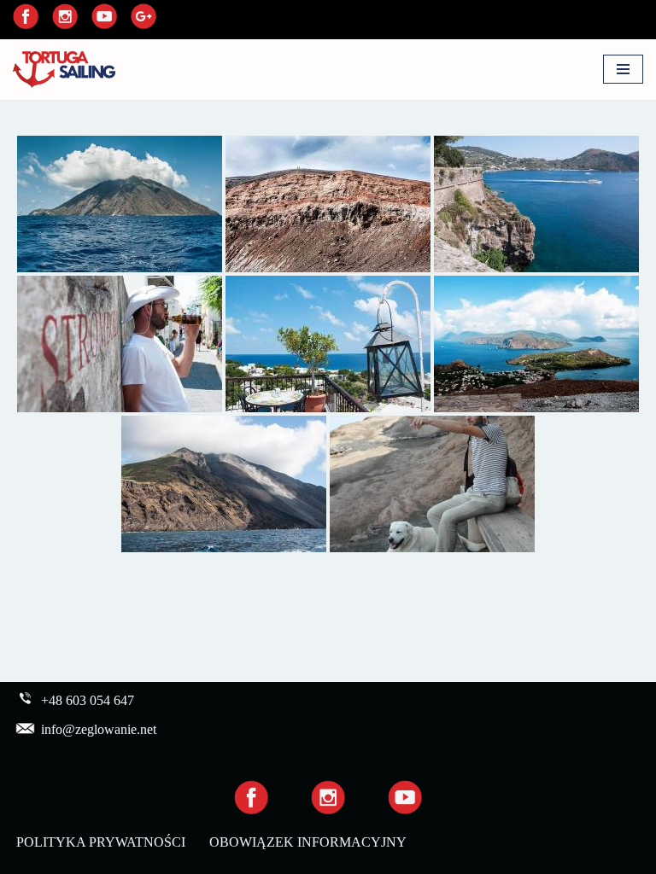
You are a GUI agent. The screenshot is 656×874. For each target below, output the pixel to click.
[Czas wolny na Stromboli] (119, 344)
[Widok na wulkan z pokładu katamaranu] (223, 484)
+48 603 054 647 (87, 700)
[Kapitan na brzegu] (432, 484)
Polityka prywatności (100, 842)
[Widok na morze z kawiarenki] (328, 344)
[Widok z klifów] (536, 204)
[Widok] (536, 344)
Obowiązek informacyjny (308, 842)
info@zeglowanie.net (98, 729)
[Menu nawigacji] (623, 69)
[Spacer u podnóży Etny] (328, 204)
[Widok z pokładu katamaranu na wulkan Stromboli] (119, 204)
